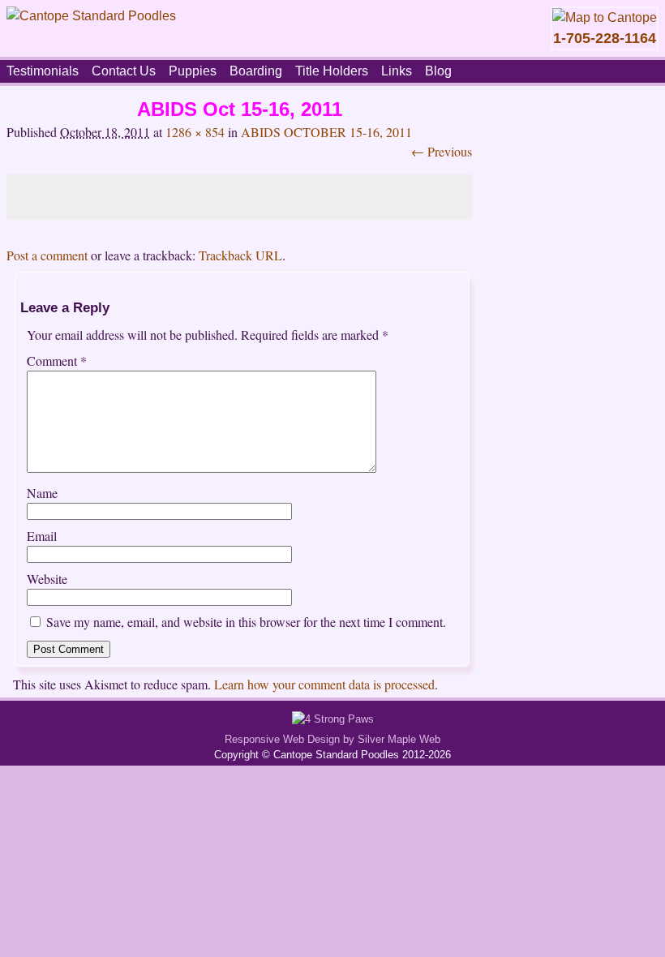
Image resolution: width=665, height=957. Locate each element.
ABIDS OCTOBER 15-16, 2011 (326, 131)
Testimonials (42, 71)
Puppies (193, 71)
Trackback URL (240, 255)
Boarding (256, 71)
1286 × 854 (195, 131)
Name (42, 492)
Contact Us (124, 71)
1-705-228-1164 (604, 38)
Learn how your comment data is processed (324, 684)
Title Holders (331, 71)
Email (42, 535)
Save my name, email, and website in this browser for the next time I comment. (246, 621)
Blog (438, 71)
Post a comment (47, 255)
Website (47, 578)
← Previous (441, 151)
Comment (57, 360)
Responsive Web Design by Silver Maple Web (332, 739)
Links (396, 71)
